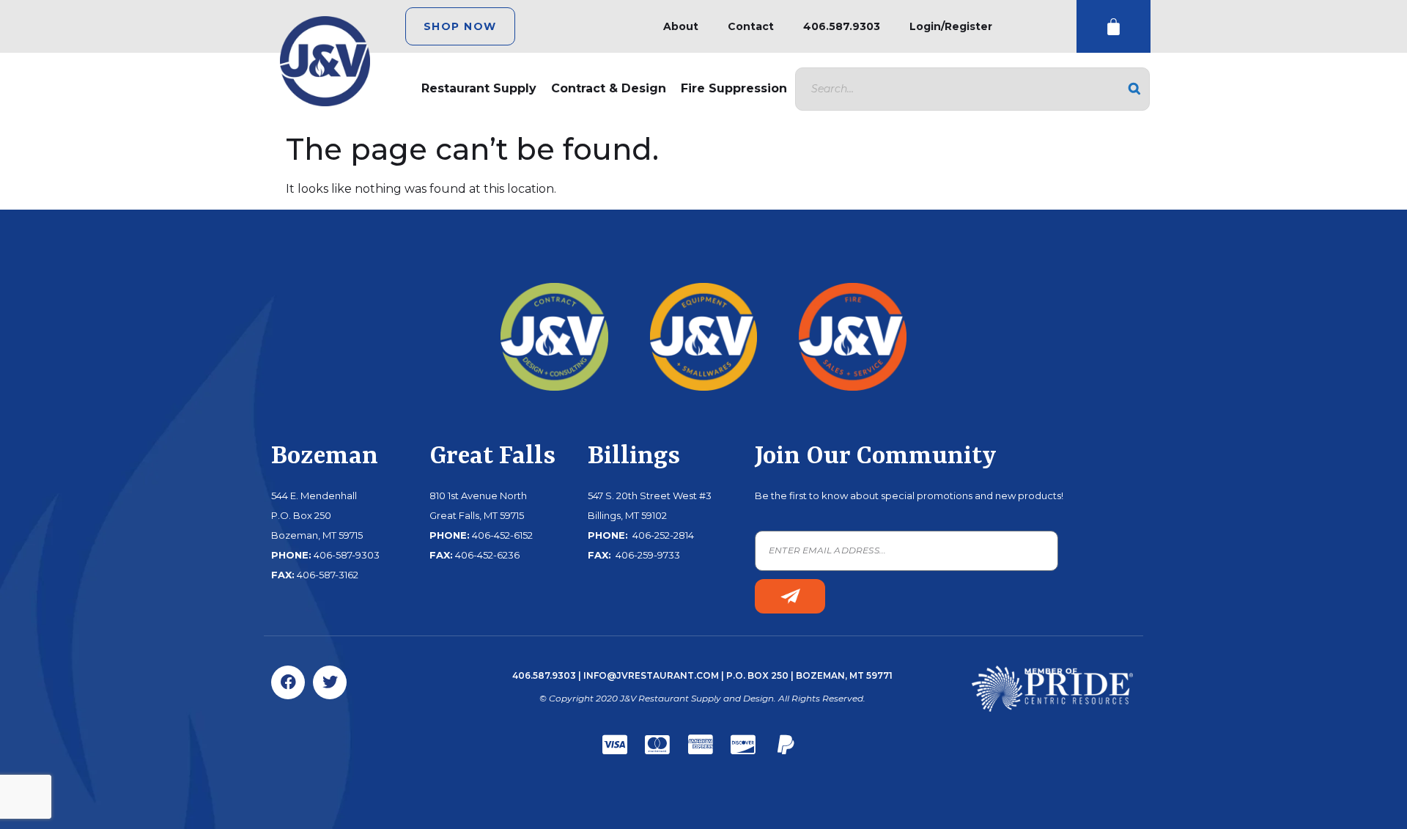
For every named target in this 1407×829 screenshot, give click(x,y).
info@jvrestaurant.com (651, 675)
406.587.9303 (841, 26)
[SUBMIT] (790, 596)
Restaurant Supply (478, 88)
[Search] (1134, 89)
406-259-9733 (646, 555)
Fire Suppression (734, 88)
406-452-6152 (502, 535)
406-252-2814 (662, 535)
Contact (751, 26)
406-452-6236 (487, 555)
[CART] (1113, 27)
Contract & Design (608, 88)
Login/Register (950, 26)
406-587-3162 (327, 575)
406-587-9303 (347, 555)
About (680, 26)
